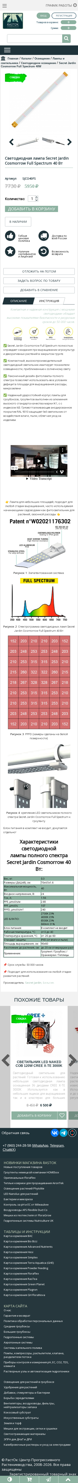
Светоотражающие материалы (25, 1434)
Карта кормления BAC (18, 1236)
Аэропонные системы (18, 1342)
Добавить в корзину (31, 209)
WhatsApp (40, 1145)
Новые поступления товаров (23, 1167)
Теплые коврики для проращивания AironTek (34, 1183)
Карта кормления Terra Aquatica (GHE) (29, 1263)
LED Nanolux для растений (21, 1194)
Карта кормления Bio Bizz (20, 1241)
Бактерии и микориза (18, 1199)
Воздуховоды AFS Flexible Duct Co (25, 1210)
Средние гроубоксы (17, 1326)
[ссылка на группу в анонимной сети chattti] (72, 1135)
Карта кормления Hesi (18, 1252)
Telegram (57, 1145)
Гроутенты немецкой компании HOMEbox (31, 1172)
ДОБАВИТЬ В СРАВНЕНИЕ (39, 290)
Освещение (42, 58)
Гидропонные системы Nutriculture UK (28, 1220)
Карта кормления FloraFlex (21, 1273)
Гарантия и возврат (17, 1315)
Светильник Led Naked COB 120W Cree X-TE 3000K (39, 1063)
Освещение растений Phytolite (24, 1188)
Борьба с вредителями (19, 1398)
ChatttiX (9, 1149)
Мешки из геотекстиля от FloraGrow (27, 1215)
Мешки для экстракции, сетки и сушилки (30, 1428)
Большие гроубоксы (17, 1332)
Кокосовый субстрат (17, 1412)
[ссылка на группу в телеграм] (63, 1135)
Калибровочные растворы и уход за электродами (37, 1444)
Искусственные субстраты (21, 1418)
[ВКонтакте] (55, 1135)
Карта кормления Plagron (20, 1289)
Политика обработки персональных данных (33, 1321)
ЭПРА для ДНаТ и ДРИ (18, 1439)
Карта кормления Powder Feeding (26, 1268)
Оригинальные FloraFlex (20, 1178)
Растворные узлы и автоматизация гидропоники (36, 1371)
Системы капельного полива (23, 1348)
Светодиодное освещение (38, 63)
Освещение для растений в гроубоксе (29, 1382)
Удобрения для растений (20, 1387)
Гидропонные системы (19, 1337)
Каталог (26, 58)
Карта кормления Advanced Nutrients (28, 1246)
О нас (7, 1310)
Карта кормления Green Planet (24, 1284)
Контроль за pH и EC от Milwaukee (26, 1204)
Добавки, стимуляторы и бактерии (27, 1392)
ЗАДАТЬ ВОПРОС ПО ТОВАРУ (39, 281)
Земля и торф (12, 1423)
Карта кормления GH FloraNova (24, 1295)
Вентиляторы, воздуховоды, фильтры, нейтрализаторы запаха (29, 1405)
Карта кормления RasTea (20, 1279)
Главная (13, 58)
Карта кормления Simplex (21, 1257)
